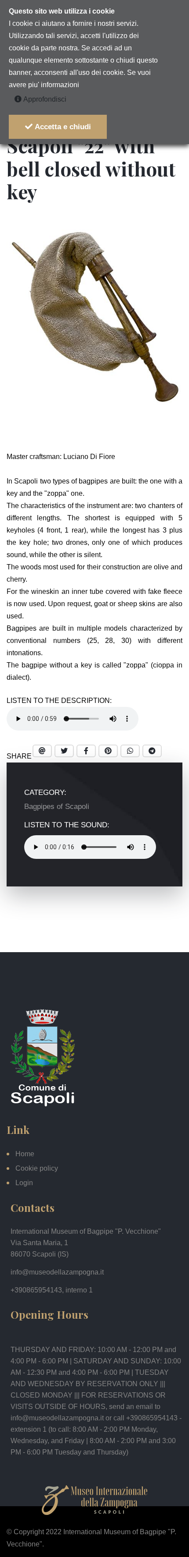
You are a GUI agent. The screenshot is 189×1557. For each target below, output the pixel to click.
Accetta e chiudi (62, 127)
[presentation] (79, 419)
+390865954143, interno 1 (52, 1290)
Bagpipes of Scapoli (56, 806)
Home (24, 1154)
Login (24, 1182)
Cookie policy (36, 1168)
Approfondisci (44, 99)
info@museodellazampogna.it (57, 1272)
